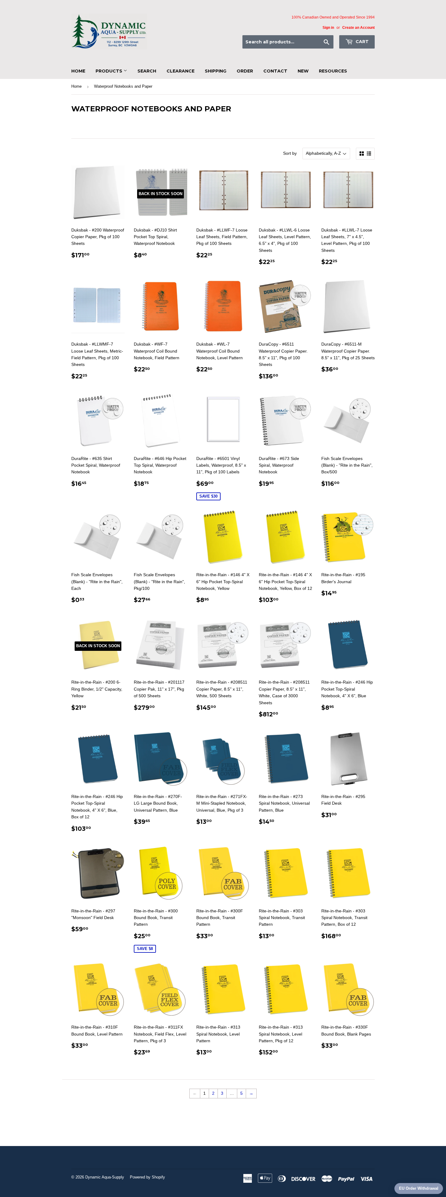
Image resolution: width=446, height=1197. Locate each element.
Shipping (215, 71)
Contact (275, 71)
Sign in (328, 27)
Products (109, 71)
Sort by (290, 153)
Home (78, 71)
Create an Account (358, 27)
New (303, 71)
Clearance (180, 71)
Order (245, 71)
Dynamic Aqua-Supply (104, 1177)
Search (146, 71)
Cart (361, 41)
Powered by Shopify (147, 1177)
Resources (333, 71)
